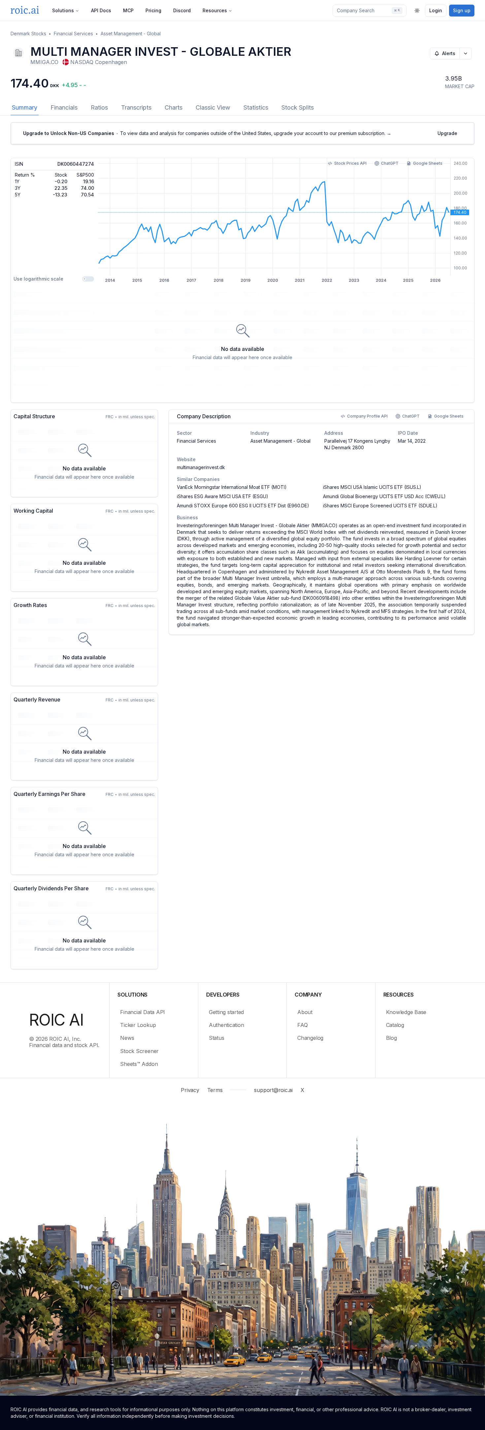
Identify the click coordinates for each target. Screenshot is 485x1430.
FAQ (302, 1025)
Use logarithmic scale (38, 279)
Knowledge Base (406, 1012)
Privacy (190, 1090)
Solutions (63, 10)
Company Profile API (367, 416)
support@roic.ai (273, 1090)
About (304, 1012)
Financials (64, 107)
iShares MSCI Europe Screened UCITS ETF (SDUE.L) (380, 505)
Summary (24, 107)
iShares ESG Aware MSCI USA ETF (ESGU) (222, 496)
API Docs (101, 10)
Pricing (153, 10)
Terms (215, 1090)
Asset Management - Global (131, 33)
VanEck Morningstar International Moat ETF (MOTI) (232, 487)
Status (216, 1038)
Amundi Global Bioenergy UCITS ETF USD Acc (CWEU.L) (384, 496)
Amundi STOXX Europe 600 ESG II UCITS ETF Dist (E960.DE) (243, 505)
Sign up (461, 10)
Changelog (310, 1038)
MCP (128, 10)
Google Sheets (427, 163)
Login (435, 10)
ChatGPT (390, 163)
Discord (182, 10)
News (127, 1038)
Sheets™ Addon (139, 1064)
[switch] (88, 279)
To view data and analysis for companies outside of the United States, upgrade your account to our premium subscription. (207, 133)
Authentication (226, 1025)
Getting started (226, 1012)
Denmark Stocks (28, 33)
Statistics (255, 107)
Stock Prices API (350, 163)
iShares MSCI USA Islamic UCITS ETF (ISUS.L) (372, 487)
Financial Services (73, 33)
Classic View (213, 107)
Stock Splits (297, 107)
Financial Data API (142, 1012)
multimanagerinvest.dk (201, 467)
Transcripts (136, 107)
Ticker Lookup (138, 1025)
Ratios (99, 107)
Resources (215, 10)
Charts (173, 107)
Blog (391, 1038)
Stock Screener (139, 1051)
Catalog (395, 1025)
